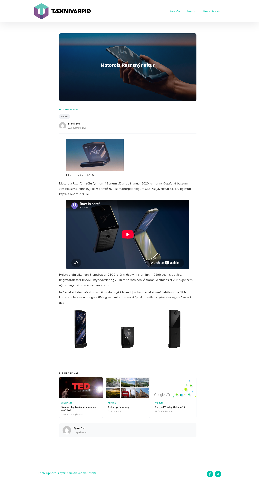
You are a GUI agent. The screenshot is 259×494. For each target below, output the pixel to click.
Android (64, 116)
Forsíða (174, 11)
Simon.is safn (212, 11)
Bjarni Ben (74, 123)
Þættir (191, 11)
